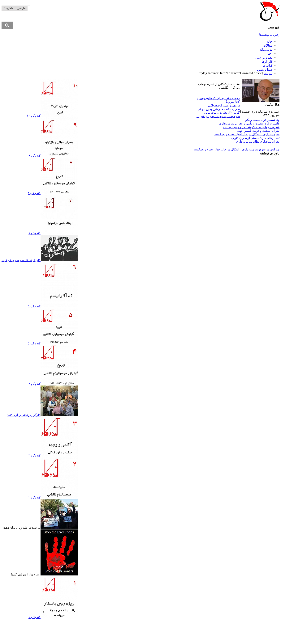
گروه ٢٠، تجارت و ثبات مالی (222, 112)
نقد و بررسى (263, 57)
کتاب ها (267, 65)
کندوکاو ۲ (34, 497)
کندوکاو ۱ (34, 617)
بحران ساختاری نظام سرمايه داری (257, 141)
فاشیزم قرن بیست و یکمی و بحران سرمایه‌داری (249, 123)
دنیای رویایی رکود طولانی (224, 105)
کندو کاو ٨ (34, 193)
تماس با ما (136, 80)
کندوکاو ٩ (34, 155)
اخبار (269, 53)
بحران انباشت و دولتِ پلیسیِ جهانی (257, 130)
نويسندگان (265, 49)
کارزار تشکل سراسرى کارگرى (21, 260)
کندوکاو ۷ (34, 233)
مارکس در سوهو (268, 149)
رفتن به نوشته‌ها (269, 34)
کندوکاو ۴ (34, 383)
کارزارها (267, 61)
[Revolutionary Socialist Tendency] (269, 19)
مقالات (267, 45)
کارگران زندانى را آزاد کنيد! (24, 415)
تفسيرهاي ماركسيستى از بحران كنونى (255, 138)
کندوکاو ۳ (34, 455)
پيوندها (267, 73)
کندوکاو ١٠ (34, 115)
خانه (269, 41)
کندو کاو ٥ (34, 343)
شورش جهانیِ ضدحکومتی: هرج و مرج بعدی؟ (251, 127)
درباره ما (149, 80)
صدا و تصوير (264, 69)
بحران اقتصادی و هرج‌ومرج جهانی (218, 109)
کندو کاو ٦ (34, 306)
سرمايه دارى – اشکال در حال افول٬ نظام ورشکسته (246, 134)
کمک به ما (123, 80)
